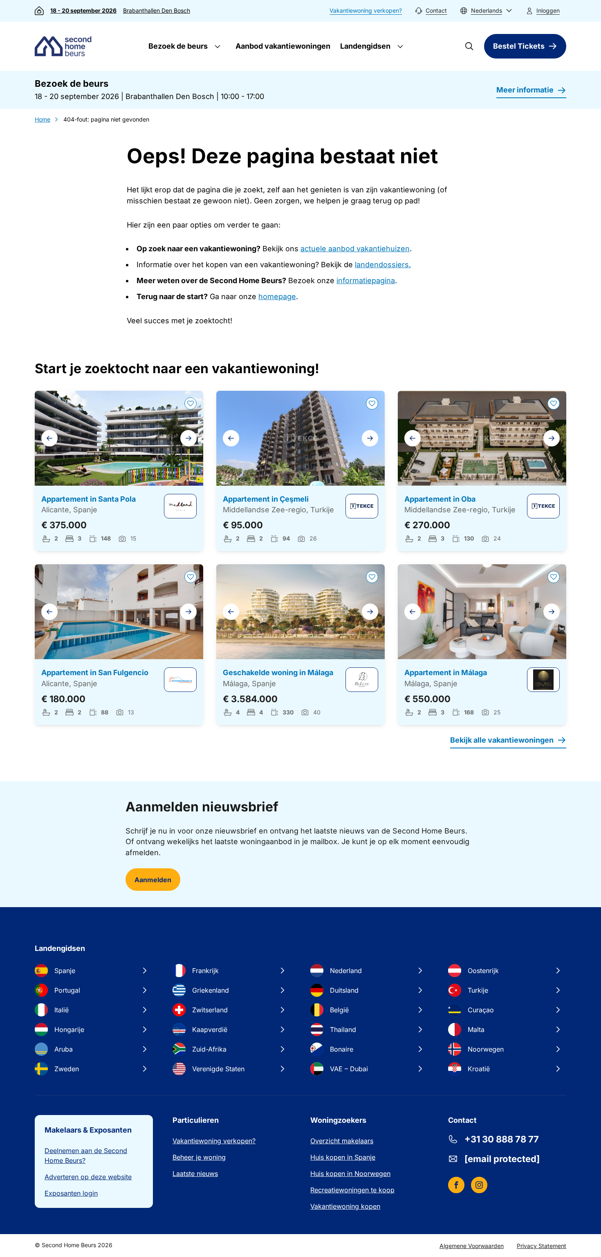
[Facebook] (456, 1185)
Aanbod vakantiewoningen (282, 46)
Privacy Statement (541, 1245)
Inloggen (548, 10)
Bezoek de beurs (177, 46)
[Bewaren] (190, 403)
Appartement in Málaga (445, 672)
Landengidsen (364, 46)
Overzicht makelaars (341, 1141)
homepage (277, 296)
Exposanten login (71, 1193)
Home (42, 119)
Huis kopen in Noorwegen (350, 1173)
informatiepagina (365, 280)
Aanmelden (153, 880)
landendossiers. (383, 264)
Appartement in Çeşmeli (266, 499)
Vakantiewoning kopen (345, 1206)
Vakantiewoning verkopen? (366, 10)
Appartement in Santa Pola (88, 499)
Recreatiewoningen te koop (352, 1190)
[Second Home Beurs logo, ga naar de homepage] (65, 46)
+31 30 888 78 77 (501, 1139)
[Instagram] (479, 1185)
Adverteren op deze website (88, 1177)
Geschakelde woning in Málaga (278, 672)
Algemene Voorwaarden (472, 1245)
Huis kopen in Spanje (342, 1157)
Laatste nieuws (195, 1173)
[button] (486, 11)
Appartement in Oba (439, 499)
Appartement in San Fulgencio (94, 672)
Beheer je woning (199, 1157)
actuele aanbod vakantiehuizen (355, 248)
